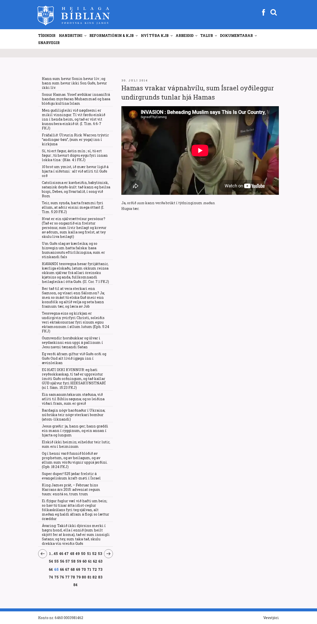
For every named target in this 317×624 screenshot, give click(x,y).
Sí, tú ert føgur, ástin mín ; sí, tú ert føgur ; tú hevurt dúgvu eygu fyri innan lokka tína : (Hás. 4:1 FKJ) (75, 155)
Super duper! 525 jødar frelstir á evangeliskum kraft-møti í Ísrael (71, 475)
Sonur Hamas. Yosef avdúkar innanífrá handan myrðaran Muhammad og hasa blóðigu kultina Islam (76, 99)
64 (51, 569)
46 (61, 553)
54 (51, 561)
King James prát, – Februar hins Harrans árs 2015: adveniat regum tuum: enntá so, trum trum (71, 489)
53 (100, 553)
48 (72, 553)
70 (83, 569)
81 (89, 576)
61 (90, 561)
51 (89, 553)
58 (73, 561)
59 (79, 561)
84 (75, 584)
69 (78, 569)
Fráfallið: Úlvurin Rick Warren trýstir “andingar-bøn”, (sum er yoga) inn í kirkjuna (75, 139)
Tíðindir (46, 35)
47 (66, 553)
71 (89, 569)
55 (56, 561)
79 (78, 576)
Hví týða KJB (155, 35)
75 (56, 576)
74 (51, 576)
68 (72, 569)
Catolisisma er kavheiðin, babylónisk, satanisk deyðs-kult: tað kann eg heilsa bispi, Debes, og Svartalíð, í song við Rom (76, 189)
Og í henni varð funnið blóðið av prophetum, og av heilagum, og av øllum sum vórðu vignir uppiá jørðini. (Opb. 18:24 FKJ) (75, 460)
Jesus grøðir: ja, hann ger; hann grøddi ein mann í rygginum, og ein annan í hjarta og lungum (75, 430)
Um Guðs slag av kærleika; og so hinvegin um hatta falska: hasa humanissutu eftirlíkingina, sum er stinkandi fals (73, 250)
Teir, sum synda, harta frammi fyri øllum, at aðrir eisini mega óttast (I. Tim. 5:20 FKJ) (73, 207)
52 (94, 553)
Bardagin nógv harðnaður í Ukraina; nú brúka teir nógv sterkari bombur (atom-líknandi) (73, 415)
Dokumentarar (236, 35)
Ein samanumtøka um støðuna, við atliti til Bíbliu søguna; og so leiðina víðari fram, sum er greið (73, 399)
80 (84, 576)
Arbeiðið (184, 35)
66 (62, 569)
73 (100, 569)
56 (62, 561)
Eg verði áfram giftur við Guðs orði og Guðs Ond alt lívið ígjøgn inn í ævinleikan (74, 358)
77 (67, 576)
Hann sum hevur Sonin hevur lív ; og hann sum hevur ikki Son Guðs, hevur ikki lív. (74, 83)
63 (100, 561)
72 (94, 569)
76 (61, 576)
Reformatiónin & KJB (111, 35)
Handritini (70, 35)
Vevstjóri (271, 617)
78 (73, 576)
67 (67, 569)
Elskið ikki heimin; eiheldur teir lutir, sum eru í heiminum (76, 444)
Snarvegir (49, 42)
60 (84, 561)
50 (83, 553)
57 (67, 561)
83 (100, 576)
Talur (206, 35)
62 (95, 561)
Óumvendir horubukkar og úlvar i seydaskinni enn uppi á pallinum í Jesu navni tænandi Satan (72, 342)
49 (77, 553)
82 (94, 576)
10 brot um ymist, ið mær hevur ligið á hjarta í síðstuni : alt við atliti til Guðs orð (75, 171)
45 (55, 553)
